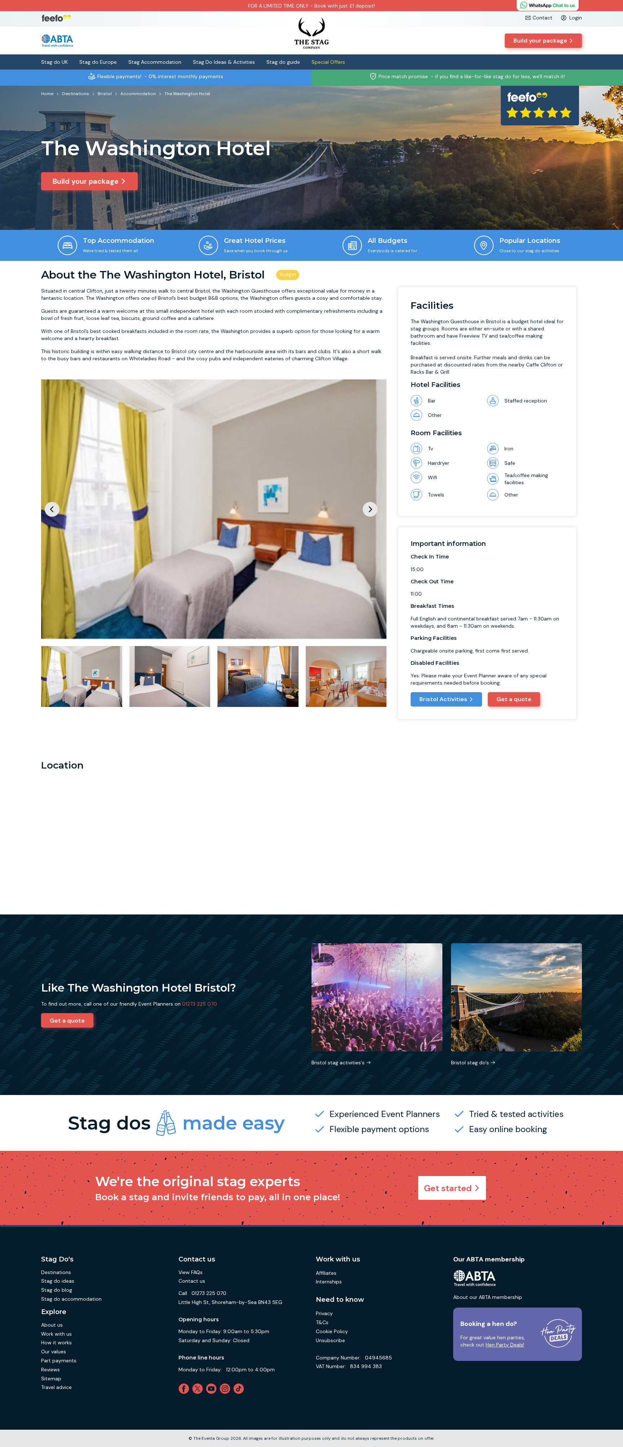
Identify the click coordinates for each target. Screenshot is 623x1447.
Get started (448, 1188)
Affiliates (326, 1273)
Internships (329, 1281)
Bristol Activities (443, 699)
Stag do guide (283, 62)
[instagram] (226, 1388)
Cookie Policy (332, 1331)
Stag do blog (56, 1290)
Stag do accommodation (71, 1299)
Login (575, 17)
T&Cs (322, 1322)
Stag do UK (54, 62)
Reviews (50, 1369)
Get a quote (513, 699)
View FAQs (190, 1272)
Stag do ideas (57, 1281)
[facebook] (185, 1388)
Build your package (540, 40)
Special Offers (328, 62)
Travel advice (56, 1387)
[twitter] (199, 1388)
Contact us (191, 1281)
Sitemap (51, 1378)
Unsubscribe (330, 1340)
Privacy (324, 1313)
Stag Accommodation (154, 62)
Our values (53, 1351)
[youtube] (213, 1388)
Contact (542, 17)
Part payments (58, 1360)
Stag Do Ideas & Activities (224, 62)
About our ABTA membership (487, 1297)
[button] (370, 509)
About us (52, 1325)
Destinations (56, 1272)
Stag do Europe (98, 62)
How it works (56, 1342)
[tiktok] (240, 1388)
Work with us (56, 1334)
